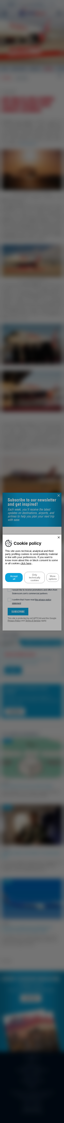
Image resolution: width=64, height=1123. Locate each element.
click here (25, 563)
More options (53, 577)
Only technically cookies (34, 577)
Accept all (14, 577)
